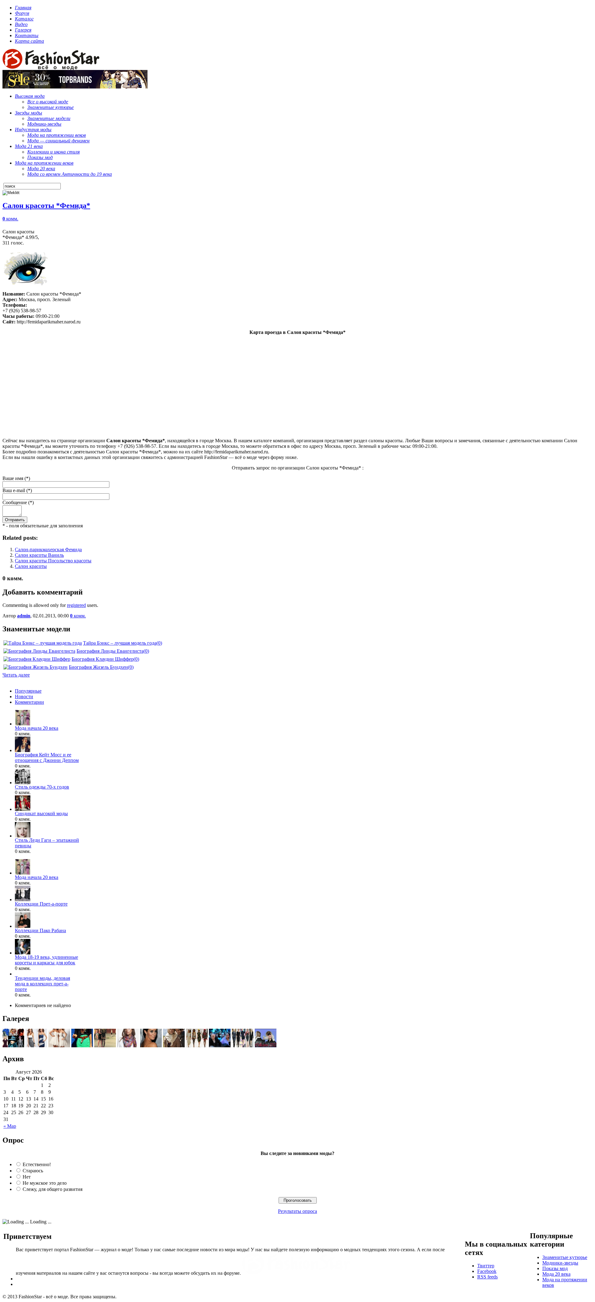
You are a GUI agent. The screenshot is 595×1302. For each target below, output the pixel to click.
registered (76, 605)
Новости (24, 696)
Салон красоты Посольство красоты (53, 560)
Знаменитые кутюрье (564, 1257)
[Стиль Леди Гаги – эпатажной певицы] (22, 835)
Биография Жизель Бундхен (98, 667)
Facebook (486, 1271)
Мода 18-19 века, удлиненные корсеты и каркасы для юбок (46, 959)
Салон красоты (31, 566)
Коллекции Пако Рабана (40, 930)
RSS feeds (487, 1276)
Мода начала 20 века (36, 728)
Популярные (28, 691)
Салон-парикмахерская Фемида (48, 549)
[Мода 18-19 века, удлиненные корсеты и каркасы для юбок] (22, 952)
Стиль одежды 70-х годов (42, 786)
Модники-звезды (560, 1262)
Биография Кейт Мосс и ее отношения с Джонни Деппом (47, 757)
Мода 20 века (556, 1274)
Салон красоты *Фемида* (46, 205)
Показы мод (555, 1268)
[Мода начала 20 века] (22, 723)
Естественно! (37, 1164)
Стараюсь (33, 1170)
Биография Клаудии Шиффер (103, 659)
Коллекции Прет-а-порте (41, 903)
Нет (27, 1176)
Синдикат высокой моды (41, 813)
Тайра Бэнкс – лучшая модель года (119, 643)
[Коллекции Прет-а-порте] (22, 899)
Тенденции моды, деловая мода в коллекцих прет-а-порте (42, 983)
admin (23, 615)
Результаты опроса (297, 1211)
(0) (159, 643)
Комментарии (29, 702)
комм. (10, 218)
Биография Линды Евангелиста (110, 651)
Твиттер (485, 1265)
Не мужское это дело (45, 1183)
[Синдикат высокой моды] (22, 809)
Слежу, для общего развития (52, 1189)
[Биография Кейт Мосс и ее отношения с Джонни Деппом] (22, 750)
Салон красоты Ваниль (39, 555)
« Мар (9, 1126)
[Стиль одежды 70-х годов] (22, 782)
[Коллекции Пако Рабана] (22, 926)
